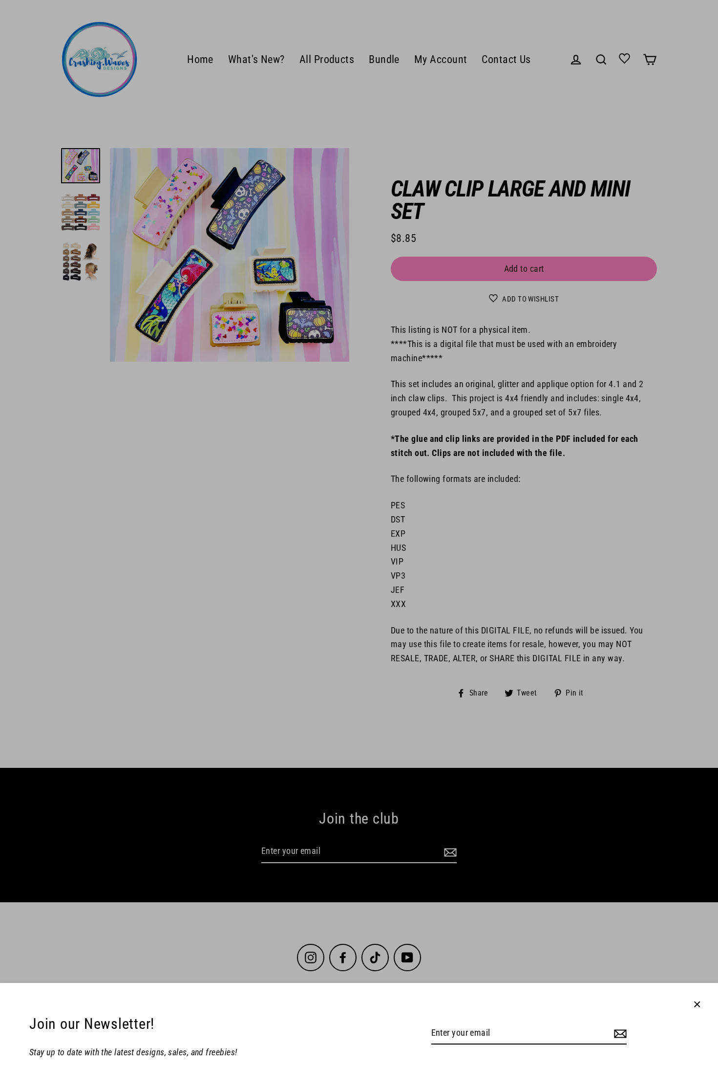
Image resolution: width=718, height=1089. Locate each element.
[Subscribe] (619, 1033)
